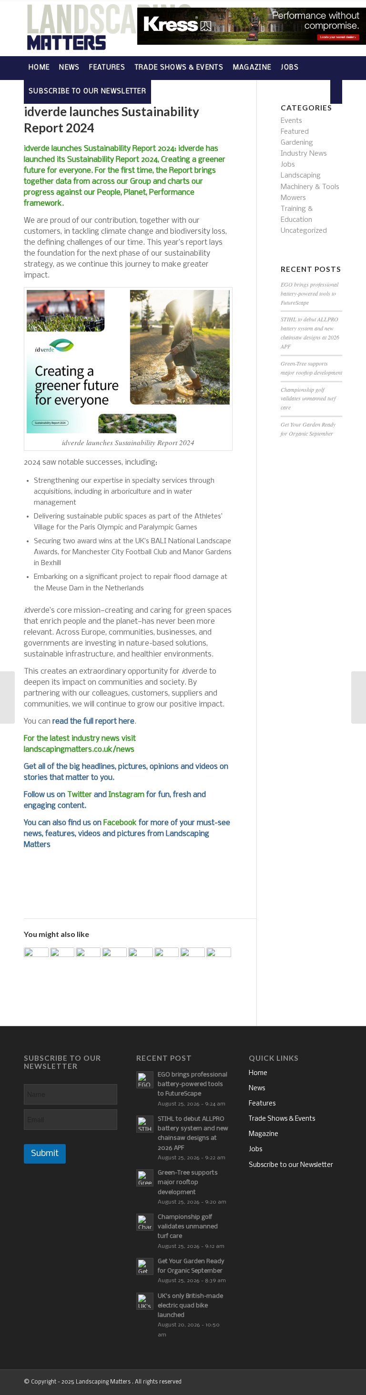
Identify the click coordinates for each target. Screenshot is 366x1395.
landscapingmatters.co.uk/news (79, 750)
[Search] (336, 92)
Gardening (297, 143)
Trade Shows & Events (282, 1119)
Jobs (288, 165)
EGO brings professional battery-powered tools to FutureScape (309, 293)
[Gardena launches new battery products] (218, 959)
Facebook (120, 823)
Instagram (126, 795)
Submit (45, 1153)
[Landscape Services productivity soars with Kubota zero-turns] (7, 697)
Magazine (263, 1134)
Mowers (293, 198)
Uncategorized (304, 231)
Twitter (79, 795)
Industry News (304, 154)
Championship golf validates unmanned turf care (308, 398)
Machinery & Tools (310, 187)
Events (291, 121)
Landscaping (301, 175)
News (257, 1088)
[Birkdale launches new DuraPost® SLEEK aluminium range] (140, 959)
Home (258, 1073)
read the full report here (93, 721)
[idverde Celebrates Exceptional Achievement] (192, 959)
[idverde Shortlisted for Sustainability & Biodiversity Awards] (36, 959)
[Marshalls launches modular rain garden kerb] (166, 959)
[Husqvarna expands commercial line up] (358, 697)
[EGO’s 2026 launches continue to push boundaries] (88, 959)
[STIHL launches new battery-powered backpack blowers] (62, 959)
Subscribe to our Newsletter (291, 1165)
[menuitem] (39, 68)
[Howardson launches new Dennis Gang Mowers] (114, 959)
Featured (295, 132)
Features (262, 1103)
